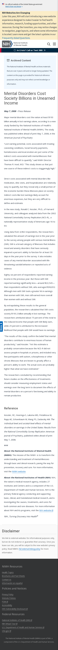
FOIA (4, 601)
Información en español (12, 583)
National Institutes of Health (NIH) (16, 620)
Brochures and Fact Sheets (13, 576)
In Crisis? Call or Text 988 (30, 50)
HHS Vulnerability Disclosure (14, 609)
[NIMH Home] (15, 43)
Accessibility (7, 605)
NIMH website (19, 471)
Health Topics (8, 572)
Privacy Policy (7, 594)
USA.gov (6, 631)
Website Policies (9, 598)
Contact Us (6, 579)
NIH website (45, 510)
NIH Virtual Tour (9, 623)
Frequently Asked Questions (16, 37)
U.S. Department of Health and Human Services (22, 627)
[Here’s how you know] (29, 5)
